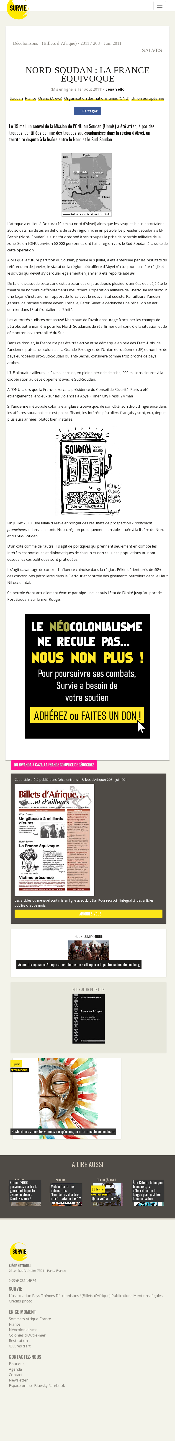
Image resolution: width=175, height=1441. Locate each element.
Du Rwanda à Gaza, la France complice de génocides (54, 764)
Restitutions (19, 1340)
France (30, 98)
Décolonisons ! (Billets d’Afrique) (45, 43)
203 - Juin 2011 (107, 43)
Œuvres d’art (20, 1346)
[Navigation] (159, 5)
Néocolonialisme (23, 1329)
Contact (15, 1374)
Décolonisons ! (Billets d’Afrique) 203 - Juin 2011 (93, 779)
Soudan (16, 98)
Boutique (17, 1363)
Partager (89, 111)
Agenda (15, 1369)
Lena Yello (115, 89)
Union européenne (147, 98)
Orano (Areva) (50, 98)
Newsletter (18, 1380)
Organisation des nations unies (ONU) (96, 98)
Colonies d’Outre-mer (27, 1335)
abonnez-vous (89, 914)
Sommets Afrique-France (30, 1318)
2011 (84, 43)
